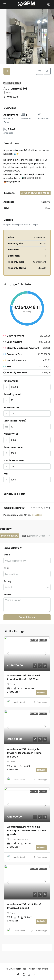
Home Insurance (13, 447)
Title (6, 567)
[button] (39, 71)
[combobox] (40, 536)
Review (7, 594)
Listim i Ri (7, 83)
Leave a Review (9, 535)
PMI (5, 473)
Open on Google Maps (36, 192)
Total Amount (11, 380)
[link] (27, 653)
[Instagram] (24, 974)
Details (41, 692)
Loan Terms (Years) (14, 420)
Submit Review (27, 617)
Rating (7, 581)
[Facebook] (18, 974)
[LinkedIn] (30, 974)
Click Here (37, 514)
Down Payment (12, 394)
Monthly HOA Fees (13, 460)
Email (6, 554)
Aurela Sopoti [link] (19, 702)
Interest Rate (11, 407)
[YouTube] (35, 974)
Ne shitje (16, 83)
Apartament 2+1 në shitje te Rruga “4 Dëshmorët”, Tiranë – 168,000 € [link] (25, 752)
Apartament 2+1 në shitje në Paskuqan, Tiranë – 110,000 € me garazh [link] (26, 830)
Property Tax (10, 433)
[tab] (6, 71)
